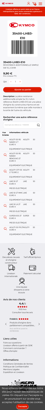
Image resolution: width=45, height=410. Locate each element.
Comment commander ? (14, 348)
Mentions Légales (11, 369)
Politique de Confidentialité (16, 367)
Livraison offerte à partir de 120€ (18, 345)
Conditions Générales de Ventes (18, 364)
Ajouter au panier (22, 90)
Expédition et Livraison (13, 372)
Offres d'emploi (10, 351)
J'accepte (22, 406)
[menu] (40, 3)
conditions (26, 14)
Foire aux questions (12, 343)
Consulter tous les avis (22, 312)
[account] (29, 3)
